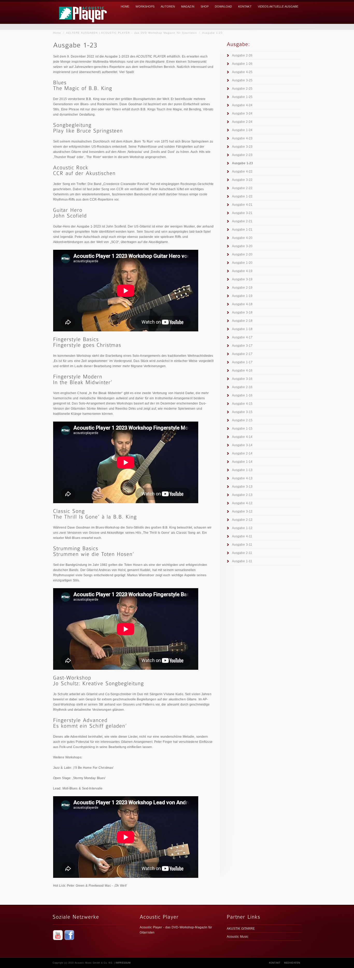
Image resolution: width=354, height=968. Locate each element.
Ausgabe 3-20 (242, 246)
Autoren (168, 6)
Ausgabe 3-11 (242, 544)
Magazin (187, 6)
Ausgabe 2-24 (242, 122)
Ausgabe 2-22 (242, 188)
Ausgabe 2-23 (242, 155)
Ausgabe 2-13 (242, 495)
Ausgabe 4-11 (242, 536)
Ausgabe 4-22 (242, 171)
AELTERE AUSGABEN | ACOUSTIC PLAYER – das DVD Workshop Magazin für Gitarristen (131, 32)
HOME (125, 6)
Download (223, 6)
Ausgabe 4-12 (242, 503)
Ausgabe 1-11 (242, 561)
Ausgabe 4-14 (242, 437)
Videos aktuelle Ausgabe (278, 6)
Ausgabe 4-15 (242, 403)
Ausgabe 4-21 (242, 205)
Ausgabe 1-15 (242, 428)
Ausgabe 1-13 (242, 470)
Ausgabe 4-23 (242, 138)
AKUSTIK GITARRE (241, 928)
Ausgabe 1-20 (242, 263)
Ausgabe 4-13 (242, 478)
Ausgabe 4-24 (242, 105)
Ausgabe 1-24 (242, 130)
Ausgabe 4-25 (242, 72)
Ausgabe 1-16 (242, 395)
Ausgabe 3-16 (242, 379)
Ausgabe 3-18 (242, 312)
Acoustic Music (237, 936)
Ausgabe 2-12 (242, 520)
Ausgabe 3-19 (242, 279)
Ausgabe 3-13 (242, 486)
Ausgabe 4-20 (242, 238)
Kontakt (245, 6)
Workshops (145, 6)
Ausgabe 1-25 (242, 97)
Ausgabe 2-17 (242, 354)
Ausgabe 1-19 (242, 296)
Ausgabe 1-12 (242, 528)
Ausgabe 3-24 (242, 113)
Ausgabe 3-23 (242, 146)
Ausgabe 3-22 (242, 180)
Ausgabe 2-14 (242, 453)
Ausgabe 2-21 (242, 221)
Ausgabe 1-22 (242, 196)
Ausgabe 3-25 (242, 80)
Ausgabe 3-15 (242, 412)
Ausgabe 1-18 (242, 329)
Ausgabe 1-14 (242, 462)
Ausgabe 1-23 (212, 32)
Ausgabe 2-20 (242, 254)
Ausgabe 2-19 (242, 287)
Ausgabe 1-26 (242, 64)
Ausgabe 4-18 (242, 304)
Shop (205, 6)
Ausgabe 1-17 (242, 362)
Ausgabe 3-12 (242, 511)
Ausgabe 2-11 (242, 553)
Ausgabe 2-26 (242, 55)
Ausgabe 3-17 (242, 345)
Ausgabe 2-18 (242, 321)
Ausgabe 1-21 (242, 229)
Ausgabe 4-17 (242, 337)
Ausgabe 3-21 (242, 213)
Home (57, 32)
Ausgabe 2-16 (242, 387)
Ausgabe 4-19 (242, 271)
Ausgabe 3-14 (242, 445)
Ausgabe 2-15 (242, 420)
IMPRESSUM (123, 963)
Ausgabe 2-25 (242, 88)
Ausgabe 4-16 (242, 370)
